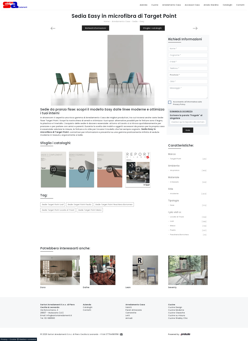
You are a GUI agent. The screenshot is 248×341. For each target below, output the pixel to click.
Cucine (154, 5)
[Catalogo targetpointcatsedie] (81, 169)
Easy (142, 21)
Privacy (4, 339)
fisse (188, 205)
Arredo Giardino (211, 5)
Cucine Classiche (176, 312)
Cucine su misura (176, 315)
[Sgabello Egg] (195, 28)
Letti (128, 315)
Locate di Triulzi (188, 217)
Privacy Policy (179, 104)
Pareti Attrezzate (134, 310)
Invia (188, 130)
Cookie (13, 339)
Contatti (240, 5)
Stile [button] (170, 189)
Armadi (129, 318)
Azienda (143, 5)
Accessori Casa (192, 5)
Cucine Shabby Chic (178, 318)
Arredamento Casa (171, 5)
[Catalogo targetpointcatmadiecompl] (53, 169)
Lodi (188, 221)
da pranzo (188, 170)
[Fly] (53, 28)
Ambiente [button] (174, 165)
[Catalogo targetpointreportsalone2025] (138, 169)
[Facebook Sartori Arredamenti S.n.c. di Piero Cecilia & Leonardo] (121, 334)
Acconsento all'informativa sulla (187, 103)
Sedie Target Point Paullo (79, 204)
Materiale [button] (173, 177)
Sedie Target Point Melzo (89, 210)
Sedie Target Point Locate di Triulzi (58, 210)
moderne (188, 193)
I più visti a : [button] (175, 212)
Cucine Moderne (176, 310)
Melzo (188, 225)
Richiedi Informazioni (95, 28)
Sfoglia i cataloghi (152, 28)
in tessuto (188, 182)
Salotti (129, 307)
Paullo (188, 230)
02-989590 (49, 318)
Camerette (131, 312)
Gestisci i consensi (27, 339)
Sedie (135, 21)
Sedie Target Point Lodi (52, 204)
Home (107, 21)
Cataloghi (227, 5)
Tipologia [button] (173, 200)
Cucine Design (175, 307)
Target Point (188, 158)
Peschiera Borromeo (188, 234)
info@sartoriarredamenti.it (59, 315)
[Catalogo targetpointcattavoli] (110, 169)
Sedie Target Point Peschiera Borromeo (113, 204)
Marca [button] (172, 154)
